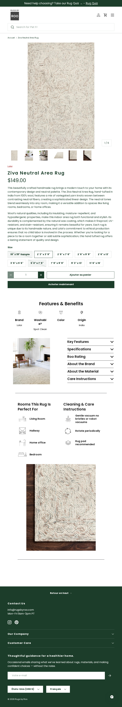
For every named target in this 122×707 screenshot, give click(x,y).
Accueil (11, 38)
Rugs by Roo (21, 699)
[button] (105, 15)
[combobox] (61, 27)
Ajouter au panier (80, 274)
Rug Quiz (92, 3)
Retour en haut (59, 593)
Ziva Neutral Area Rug (28, 38)
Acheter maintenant (61, 284)
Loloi (10, 166)
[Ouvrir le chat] (112, 697)
